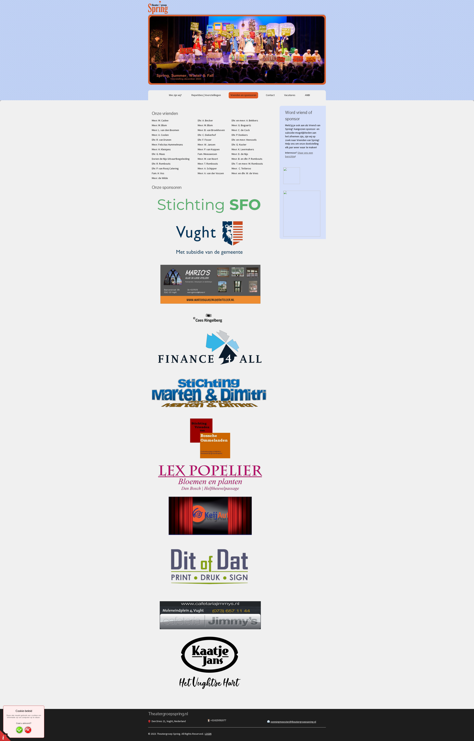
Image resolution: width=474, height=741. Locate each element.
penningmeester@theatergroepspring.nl (293, 721)
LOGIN (208, 733)
